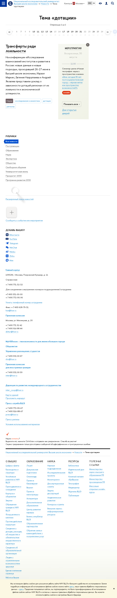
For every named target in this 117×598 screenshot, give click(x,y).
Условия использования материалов (23, 424)
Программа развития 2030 (18, 180)
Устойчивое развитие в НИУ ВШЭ (13, 479)
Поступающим (12, 146)
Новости (78, 452)
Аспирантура (32, 498)
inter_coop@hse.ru (14, 390)
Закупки (9, 500)
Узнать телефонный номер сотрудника (24, 302)
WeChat (13, 247)
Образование (12, 150)
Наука (8, 154)
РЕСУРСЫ (73, 461)
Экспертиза (11, 158)
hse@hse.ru (11, 310)
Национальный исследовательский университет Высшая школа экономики (38, 452)
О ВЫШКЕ (11, 461)
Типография (73, 483)
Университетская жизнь (17, 171)
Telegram (13, 243)
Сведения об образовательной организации (13, 550)
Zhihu (11, 256)
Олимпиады (32, 476)
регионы (10, 106)
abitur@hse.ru (12, 331)
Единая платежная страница (13, 572)
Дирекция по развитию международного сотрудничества (33, 385)
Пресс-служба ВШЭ (15, 403)
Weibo (12, 251)
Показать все (71, 104)
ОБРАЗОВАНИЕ (35, 461)
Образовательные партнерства (35, 525)
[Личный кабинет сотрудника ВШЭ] (106, 3)
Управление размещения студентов (23, 351)
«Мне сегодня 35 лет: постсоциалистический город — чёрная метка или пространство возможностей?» (72, 82)
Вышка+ (30, 487)
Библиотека (73, 465)
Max (11, 260)
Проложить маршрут (15, 398)
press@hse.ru (12, 414)
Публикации (73, 495)
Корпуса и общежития (11, 495)
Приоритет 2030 (14, 175)
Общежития (11, 346)
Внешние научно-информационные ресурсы (55, 511)
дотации (47, 100)
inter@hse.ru (11, 375)
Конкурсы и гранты (55, 504)
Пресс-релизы (12, 419)
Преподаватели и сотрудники (13, 488)
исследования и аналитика (27, 100)
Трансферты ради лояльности (21, 48)
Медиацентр (74, 487)
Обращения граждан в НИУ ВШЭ (12, 507)
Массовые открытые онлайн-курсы (97, 489)
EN (94, 3)
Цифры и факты (12, 465)
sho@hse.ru (11, 359)
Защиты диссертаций (53, 492)
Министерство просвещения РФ (97, 480)
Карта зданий (12, 395)
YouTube (13, 239)
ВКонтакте (14, 235)
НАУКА (51, 461)
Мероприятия (73, 48)
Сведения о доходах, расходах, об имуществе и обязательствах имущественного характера (14, 536)
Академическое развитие (54, 499)
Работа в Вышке (12, 577)
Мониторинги (53, 479)
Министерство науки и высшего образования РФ (96, 472)
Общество (11, 163)
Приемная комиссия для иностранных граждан (18, 366)
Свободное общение (16, 167)
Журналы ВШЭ (74, 491)
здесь (71, 586)
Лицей (29, 465)
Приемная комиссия (15, 315)
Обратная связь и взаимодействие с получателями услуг (35, 533)
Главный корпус (13, 270)
